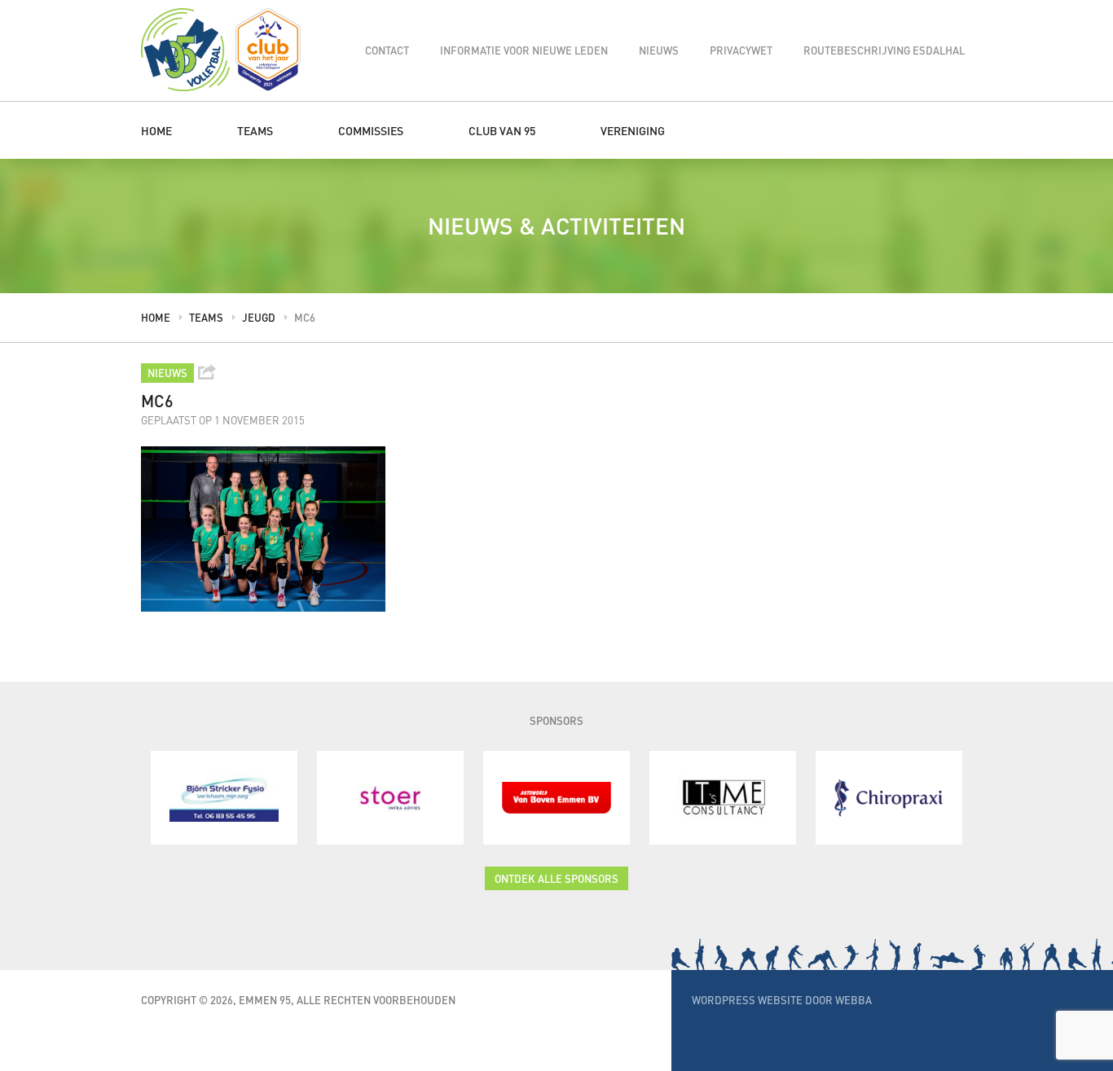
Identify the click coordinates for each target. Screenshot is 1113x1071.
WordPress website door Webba (782, 1000)
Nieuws (659, 50)
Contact (387, 50)
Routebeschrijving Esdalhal (884, 50)
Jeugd (258, 317)
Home (156, 130)
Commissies (370, 130)
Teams (255, 130)
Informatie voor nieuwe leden (524, 50)
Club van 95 (502, 130)
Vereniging (632, 130)
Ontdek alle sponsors (556, 878)
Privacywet (741, 50)
